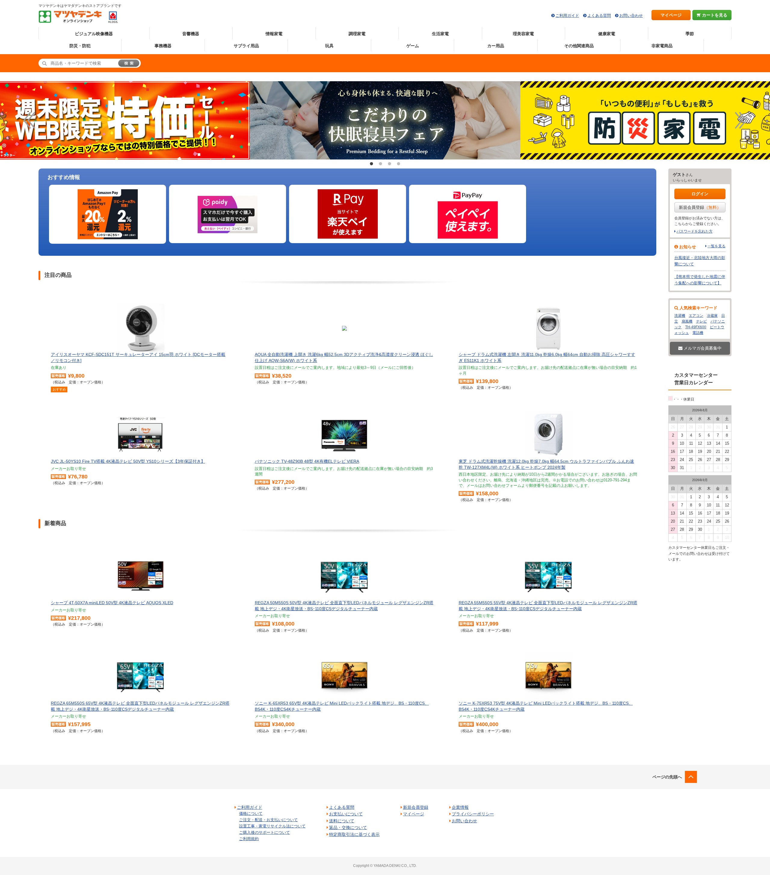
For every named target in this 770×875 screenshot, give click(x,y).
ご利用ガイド (567, 15)
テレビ (701, 321)
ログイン (699, 193)
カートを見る (714, 15)
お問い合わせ (631, 15)
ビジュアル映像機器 (94, 33)
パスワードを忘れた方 (694, 231)
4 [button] (399, 164)
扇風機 (687, 321)
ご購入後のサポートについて (264, 832)
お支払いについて (346, 814)
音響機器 (190, 33)
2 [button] (380, 164)
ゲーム (412, 45)
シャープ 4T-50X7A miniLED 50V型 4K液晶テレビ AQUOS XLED (112, 602)
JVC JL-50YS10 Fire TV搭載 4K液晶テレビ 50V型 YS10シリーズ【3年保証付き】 (128, 461)
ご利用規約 (249, 838)
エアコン (696, 316)
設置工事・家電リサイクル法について (272, 826)
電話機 (697, 333)
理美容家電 (523, 33)
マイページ (671, 15)
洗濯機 (679, 316)
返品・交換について (348, 827)
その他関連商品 (579, 45)
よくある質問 (599, 15)
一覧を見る (716, 246)
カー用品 (495, 45)
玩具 (329, 45)
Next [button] (741, 120)
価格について (251, 813)
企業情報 (460, 807)
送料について (341, 820)
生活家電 (440, 33)
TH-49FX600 (695, 327)
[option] (385, 120)
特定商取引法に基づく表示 (354, 834)
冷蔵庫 (712, 316)
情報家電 (274, 33)
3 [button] (390, 164)
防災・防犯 (80, 45)
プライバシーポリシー (473, 814)
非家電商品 (662, 45)
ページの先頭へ (667, 777)
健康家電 (606, 33)
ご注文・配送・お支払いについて (268, 820)
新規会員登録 (700, 207)
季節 (689, 33)
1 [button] (371, 164)
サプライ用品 (246, 45)
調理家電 (357, 33)
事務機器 (163, 45)
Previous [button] (29, 120)
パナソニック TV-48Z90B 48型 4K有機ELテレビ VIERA (307, 461)
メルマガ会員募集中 (702, 348)
